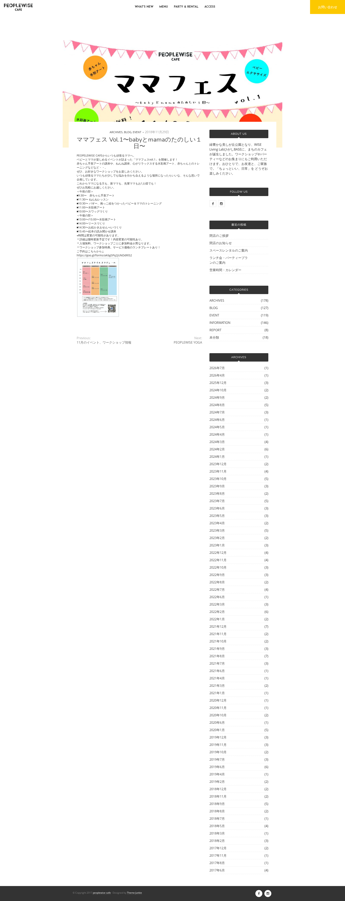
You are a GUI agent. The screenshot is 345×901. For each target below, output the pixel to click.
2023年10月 (218, 479)
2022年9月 (217, 575)
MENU (163, 6)
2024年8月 (217, 405)
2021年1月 (217, 693)
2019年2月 (217, 781)
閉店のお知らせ (220, 243)
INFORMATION (219, 322)
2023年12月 (218, 464)
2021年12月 (218, 626)
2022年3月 (217, 604)
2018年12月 (218, 789)
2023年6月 (217, 508)
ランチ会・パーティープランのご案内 (228, 260)
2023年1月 (217, 545)
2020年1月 (217, 730)
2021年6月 (217, 671)
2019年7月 (217, 759)
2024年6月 (217, 419)
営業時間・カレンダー (225, 270)
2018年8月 (217, 811)
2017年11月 (218, 855)
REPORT (215, 330)
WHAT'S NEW (144, 6)
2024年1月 (217, 456)
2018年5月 (217, 826)
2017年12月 (218, 848)
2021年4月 (217, 678)
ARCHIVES (116, 132)
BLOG (127, 132)
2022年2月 (217, 612)
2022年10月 (218, 567)
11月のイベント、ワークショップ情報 (104, 342)
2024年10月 (218, 390)
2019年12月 (218, 737)
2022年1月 (217, 619)
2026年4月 (217, 375)
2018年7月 (217, 818)
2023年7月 (217, 501)
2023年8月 (217, 493)
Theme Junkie (134, 892)
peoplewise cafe (102, 892)
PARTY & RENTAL (186, 6)
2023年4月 (217, 523)
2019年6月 (217, 767)
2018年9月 (217, 804)
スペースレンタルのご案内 (228, 250)
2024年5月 (217, 427)
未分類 (214, 337)
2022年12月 (218, 552)
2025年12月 (218, 383)
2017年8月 (217, 863)
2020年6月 (217, 722)
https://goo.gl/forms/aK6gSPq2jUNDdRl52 (104, 255)
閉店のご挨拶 (219, 235)
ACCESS (209, 6)
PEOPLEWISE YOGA (188, 342)
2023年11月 (218, 471)
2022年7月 (217, 589)
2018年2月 (217, 841)
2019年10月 (218, 752)
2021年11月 (218, 634)
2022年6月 (217, 597)
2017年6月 (217, 870)
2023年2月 (217, 538)
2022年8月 (217, 582)
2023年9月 (217, 486)
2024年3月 (217, 442)
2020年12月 (218, 700)
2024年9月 (217, 397)
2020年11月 (218, 708)
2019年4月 (217, 774)
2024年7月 (217, 412)
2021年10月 (218, 641)
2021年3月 (217, 685)
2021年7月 (217, 663)
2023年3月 (217, 530)
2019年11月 (218, 744)
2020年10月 (218, 715)
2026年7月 (217, 368)
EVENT (137, 132)
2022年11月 (218, 560)
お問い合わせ (327, 7)
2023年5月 (217, 515)
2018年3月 (217, 833)
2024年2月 (217, 449)
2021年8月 (217, 656)
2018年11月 (218, 796)
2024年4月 (217, 434)
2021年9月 (217, 648)
